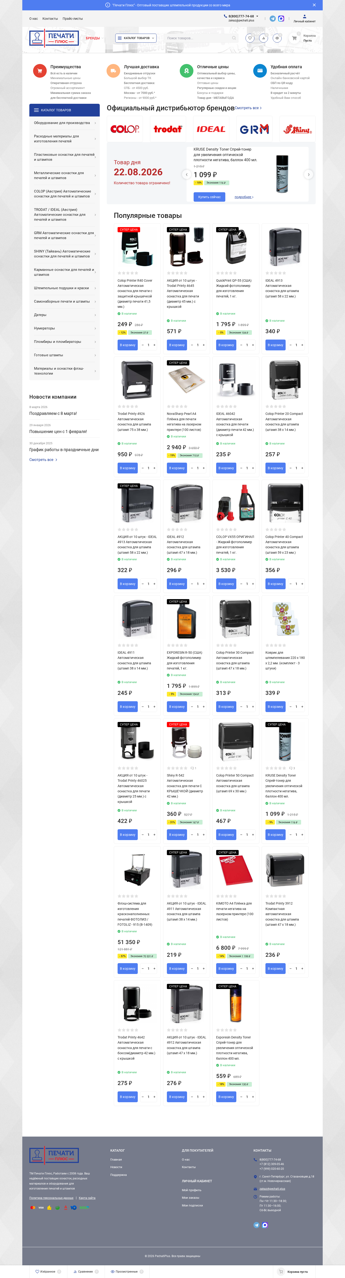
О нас (186, 1159)
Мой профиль (191, 1190)
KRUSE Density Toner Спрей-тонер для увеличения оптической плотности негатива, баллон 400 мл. (225, 154)
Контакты (189, 1167)
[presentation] (186, 174)
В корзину (127, 345)
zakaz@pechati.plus (272, 1188)
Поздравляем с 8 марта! (53, 413)
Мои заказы (190, 1197)
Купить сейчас (209, 197)
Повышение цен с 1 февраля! (58, 431)
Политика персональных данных (51, 1198)
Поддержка (118, 1175)
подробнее (243, 197)
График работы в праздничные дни (64, 449)
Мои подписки (192, 1205)
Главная (116, 1159)
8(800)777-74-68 (241, 16)
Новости (116, 1167)
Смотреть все (41, 460)
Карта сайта (87, 1198)
